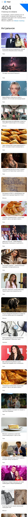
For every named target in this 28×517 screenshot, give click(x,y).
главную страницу (19, 20)
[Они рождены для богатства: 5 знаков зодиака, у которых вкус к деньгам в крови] (14, 164)
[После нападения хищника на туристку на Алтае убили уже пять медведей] (14, 308)
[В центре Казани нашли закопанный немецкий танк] (14, 501)
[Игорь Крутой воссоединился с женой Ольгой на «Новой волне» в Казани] (14, 44)
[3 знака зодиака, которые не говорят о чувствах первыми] (14, 404)
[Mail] (5, 2)
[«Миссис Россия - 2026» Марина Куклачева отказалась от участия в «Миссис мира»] (14, 236)
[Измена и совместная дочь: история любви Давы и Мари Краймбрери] (14, 477)
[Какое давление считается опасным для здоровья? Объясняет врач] (14, 332)
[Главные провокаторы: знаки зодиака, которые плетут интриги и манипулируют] (14, 453)
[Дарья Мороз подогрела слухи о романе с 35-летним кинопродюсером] (14, 92)
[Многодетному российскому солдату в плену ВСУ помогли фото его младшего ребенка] (14, 116)
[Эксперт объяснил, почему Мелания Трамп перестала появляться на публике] (14, 284)
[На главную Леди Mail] (8, 2)
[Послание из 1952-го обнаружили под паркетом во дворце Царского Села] (14, 188)
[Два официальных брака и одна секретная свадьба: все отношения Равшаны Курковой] (14, 356)
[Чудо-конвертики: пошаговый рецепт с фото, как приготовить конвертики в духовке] (14, 140)
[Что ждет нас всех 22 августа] (14, 68)
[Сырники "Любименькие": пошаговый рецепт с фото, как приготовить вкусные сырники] (14, 212)
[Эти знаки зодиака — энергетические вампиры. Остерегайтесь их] (14, 260)
